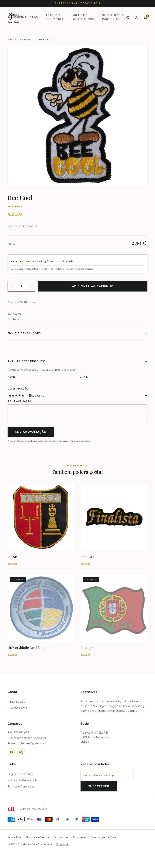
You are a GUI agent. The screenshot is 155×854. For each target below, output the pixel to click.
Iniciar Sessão (16, 701)
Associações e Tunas (104, 837)
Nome (12, 376)
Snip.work (62, 844)
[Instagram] (21, 752)
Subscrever (98, 786)
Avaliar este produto (26, 361)
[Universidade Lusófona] (41, 608)
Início (12, 39)
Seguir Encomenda (20, 774)
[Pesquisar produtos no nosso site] (128, 18)
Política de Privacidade (22, 780)
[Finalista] (114, 517)
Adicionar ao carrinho (92, 286)
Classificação (18, 388)
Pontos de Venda (37, 837)
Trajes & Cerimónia (55, 17)
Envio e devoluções (24, 333)
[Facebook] (11, 752)
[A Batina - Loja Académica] (13, 17)
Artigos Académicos (83, 17)
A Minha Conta (17, 708)
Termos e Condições (21, 786)
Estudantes (60, 837)
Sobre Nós (14, 837)
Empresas (79, 837)
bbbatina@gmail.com (32, 743)
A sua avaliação (20, 401)
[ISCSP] (41, 517)
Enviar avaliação (30, 432)
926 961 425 (21, 732)
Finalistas (28, 17)
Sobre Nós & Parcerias (113, 17)
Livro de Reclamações (33, 808)
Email (84, 376)
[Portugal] (114, 608)
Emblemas (27, 39)
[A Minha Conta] (137, 18)
